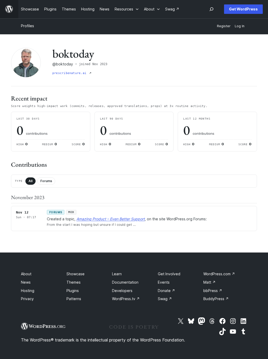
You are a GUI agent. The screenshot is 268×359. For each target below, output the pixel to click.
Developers (122, 290)
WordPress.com (219, 274)
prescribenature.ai (70, 73)
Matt (209, 282)
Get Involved (169, 274)
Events (164, 282)
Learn (117, 274)
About (26, 274)
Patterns (73, 298)
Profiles (27, 26)
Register (224, 26)
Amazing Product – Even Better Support (110, 219)
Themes (73, 282)
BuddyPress (216, 298)
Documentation (125, 282)
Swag (165, 298)
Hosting (27, 290)
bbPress (212, 290)
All (30, 181)
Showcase (75, 274)
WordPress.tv (126, 298)
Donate (166, 290)
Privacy (27, 298)
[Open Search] (211, 9)
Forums (46, 181)
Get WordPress (243, 9)
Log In (239, 26)
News (26, 282)
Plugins (72, 290)
